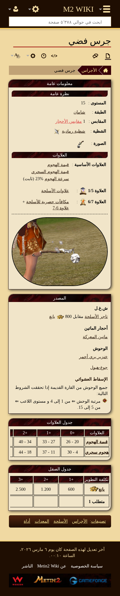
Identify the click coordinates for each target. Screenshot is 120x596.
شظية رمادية (73, 131)
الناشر (27, 565)
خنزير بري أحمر (93, 356)
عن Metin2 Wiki (51, 565)
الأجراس (89, 70)
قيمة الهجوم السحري (50, 171)
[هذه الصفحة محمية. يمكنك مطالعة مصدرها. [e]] (54, 56)
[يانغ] (60, 316)
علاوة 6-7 (61, 207)
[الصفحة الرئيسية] (107, 70)
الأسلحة (61, 521)
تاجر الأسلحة (96, 316)
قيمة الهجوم (58, 164)
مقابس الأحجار (68, 121)
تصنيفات (98, 521)
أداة (27, 521)
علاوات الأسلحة (55, 190)
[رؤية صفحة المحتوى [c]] (108, 56)
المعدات (42, 521)
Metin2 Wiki (78, 9)
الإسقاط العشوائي (91, 379)
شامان (79, 112)
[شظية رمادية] (57, 131)
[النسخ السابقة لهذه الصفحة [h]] (44, 56)
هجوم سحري (97, 452)
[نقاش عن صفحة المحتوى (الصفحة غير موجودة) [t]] (95, 56)
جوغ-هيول (99, 367)
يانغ (52, 316)
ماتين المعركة (95, 336)
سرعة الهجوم (57, 178)
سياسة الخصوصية (87, 565)
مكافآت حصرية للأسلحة (47, 201)
